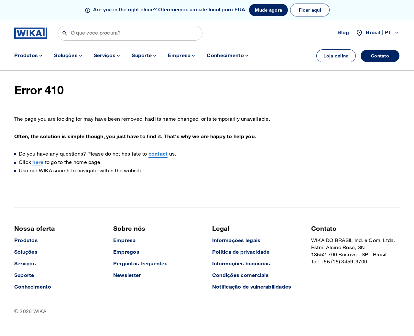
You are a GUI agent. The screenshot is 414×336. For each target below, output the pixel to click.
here (37, 162)
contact (158, 154)
